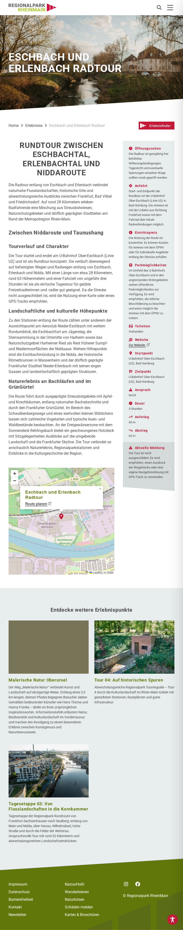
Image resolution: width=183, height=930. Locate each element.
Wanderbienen (77, 892)
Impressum (18, 884)
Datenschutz (19, 892)
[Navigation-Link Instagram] (126, 884)
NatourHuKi (74, 884)
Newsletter (17, 914)
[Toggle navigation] (170, 7)
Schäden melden (79, 907)
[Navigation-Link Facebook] (138, 884)
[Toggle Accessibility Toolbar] (172, 919)
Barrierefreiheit (21, 899)
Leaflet (97, 572)
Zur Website (137, 345)
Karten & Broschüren (82, 914)
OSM (110, 572)
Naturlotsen (74, 899)
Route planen (36, 503)
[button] (159, 7)
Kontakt (15, 907)
